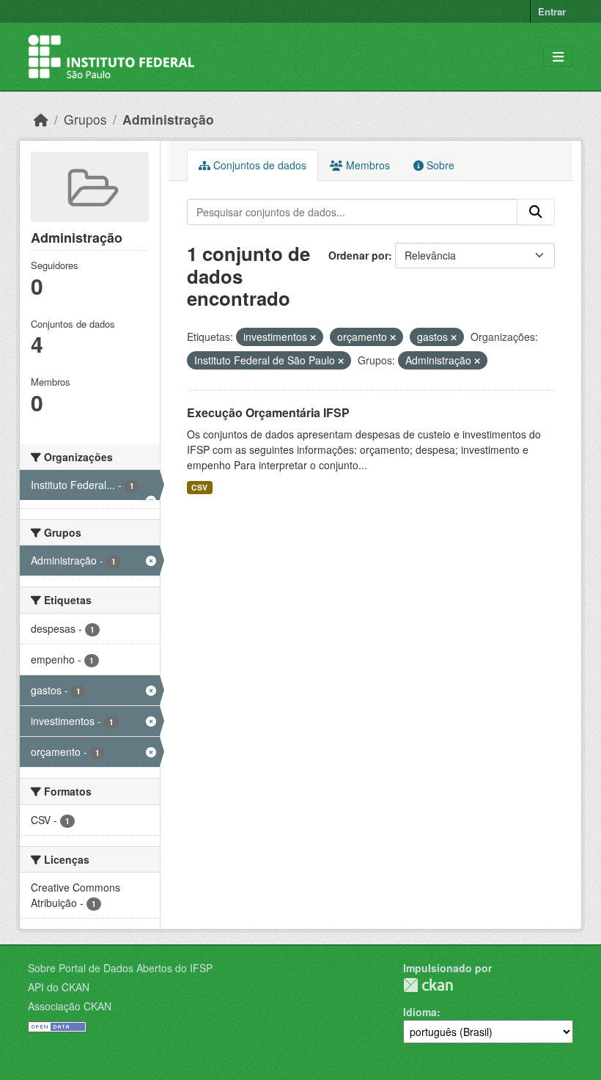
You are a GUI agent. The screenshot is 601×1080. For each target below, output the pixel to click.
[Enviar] (536, 212)
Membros (366, 165)
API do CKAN (58, 987)
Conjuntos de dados (258, 165)
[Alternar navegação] (558, 56)
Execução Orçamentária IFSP (268, 412)
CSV (199, 487)
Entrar (552, 11)
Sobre (439, 165)
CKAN (428, 985)
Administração (168, 119)
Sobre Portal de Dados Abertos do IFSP (120, 967)
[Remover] (313, 337)
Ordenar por (358, 255)
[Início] (41, 119)
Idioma (420, 1011)
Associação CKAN (69, 1006)
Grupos (85, 119)
